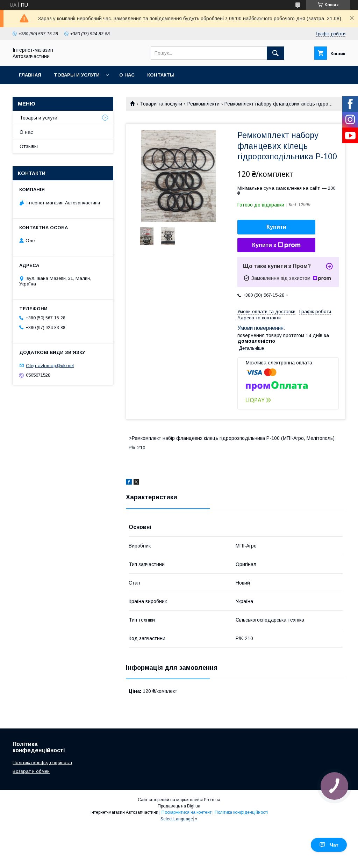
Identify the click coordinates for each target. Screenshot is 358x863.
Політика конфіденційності (241, 812)
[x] (136, 483)
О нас (127, 75)
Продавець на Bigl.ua (179, 806)
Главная (30, 75)
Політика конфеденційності (42, 762)
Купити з (264, 245)
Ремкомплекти (203, 104)
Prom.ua (212, 799)
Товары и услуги (77, 75)
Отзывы (29, 146)
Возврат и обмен (31, 771)
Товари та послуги (161, 104)
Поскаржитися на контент (187, 812)
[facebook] (129, 483)
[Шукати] (275, 53)
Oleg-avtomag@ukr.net (50, 365)
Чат (334, 845)
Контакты (160, 75)
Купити (276, 227)
